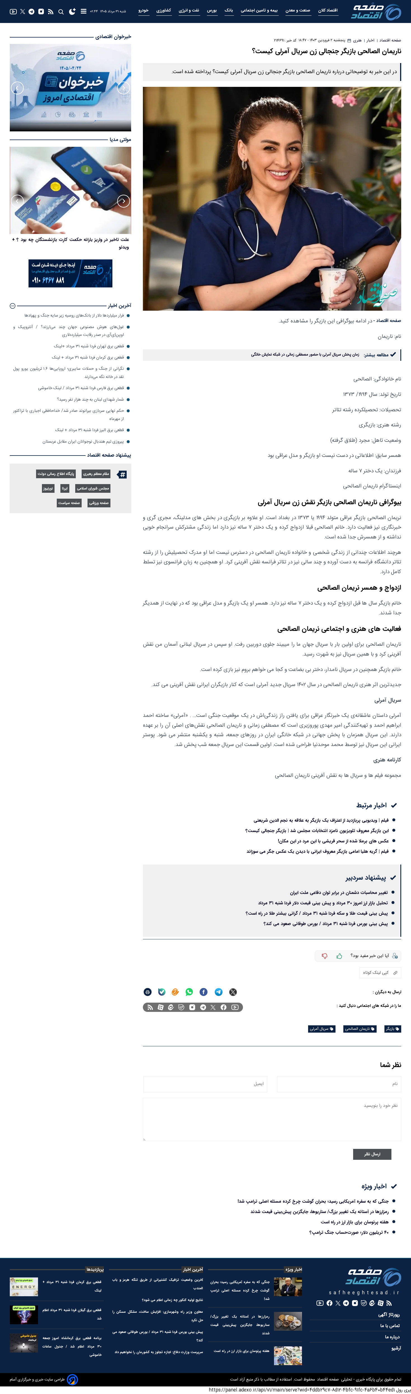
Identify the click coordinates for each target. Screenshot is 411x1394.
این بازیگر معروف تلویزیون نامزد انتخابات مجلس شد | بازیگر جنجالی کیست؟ (317, 830)
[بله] (162, 992)
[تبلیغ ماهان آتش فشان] (70, 286)
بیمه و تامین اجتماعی (260, 10)
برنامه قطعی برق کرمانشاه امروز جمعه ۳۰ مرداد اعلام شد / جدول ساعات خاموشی (72, 1346)
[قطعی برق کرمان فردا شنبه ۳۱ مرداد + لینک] (24, 1286)
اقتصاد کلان (328, 10)
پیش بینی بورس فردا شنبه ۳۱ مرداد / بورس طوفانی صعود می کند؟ (326, 923)
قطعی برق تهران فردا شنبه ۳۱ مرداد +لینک (89, 346)
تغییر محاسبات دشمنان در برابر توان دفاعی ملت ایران (339, 892)
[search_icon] (61, 11)
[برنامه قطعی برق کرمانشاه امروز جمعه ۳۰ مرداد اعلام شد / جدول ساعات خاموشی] (24, 1342)
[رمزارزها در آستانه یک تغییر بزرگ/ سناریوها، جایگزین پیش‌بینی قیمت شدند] (288, 1321)
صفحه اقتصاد (327, 1379)
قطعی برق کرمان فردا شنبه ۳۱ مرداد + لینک (88, 357)
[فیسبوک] (223, 1007)
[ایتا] (175, 992)
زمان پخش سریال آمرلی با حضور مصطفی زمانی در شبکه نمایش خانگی (305, 355)
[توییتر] (22, 11)
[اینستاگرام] (41, 11)
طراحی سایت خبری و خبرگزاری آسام (37, 1380)
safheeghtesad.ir (365, 1293)
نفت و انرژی (189, 10)
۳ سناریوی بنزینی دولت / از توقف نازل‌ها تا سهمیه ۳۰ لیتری (74, 239)
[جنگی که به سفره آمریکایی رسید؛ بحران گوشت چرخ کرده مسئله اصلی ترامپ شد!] (288, 1286)
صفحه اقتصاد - (387, 321)
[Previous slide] (123, 88)
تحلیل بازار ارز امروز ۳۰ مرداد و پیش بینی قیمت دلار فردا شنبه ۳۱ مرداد (323, 903)
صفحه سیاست (69, 503)
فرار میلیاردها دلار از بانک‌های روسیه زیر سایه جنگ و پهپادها (74, 315)
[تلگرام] (31, 12)
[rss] (51, 12)
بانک (229, 10)
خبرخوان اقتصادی (113, 37)
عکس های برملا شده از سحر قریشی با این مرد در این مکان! (333, 841)
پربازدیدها (95, 1269)
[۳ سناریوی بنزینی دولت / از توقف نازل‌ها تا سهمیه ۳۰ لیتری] (70, 190)
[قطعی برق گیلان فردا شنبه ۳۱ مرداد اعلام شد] (24, 1314)
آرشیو (396, 1348)
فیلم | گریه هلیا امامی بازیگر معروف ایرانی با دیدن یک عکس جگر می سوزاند (318, 851)
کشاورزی (164, 10)
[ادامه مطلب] (12, 306)
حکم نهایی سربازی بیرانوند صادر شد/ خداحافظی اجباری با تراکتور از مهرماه (68, 414)
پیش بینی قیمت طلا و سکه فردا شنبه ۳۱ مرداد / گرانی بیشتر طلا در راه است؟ (317, 913)
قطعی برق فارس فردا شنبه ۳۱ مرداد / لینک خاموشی (81, 388)
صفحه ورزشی (99, 503)
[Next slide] (17, 88)
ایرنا (65, 489)
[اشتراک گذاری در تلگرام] (218, 992)
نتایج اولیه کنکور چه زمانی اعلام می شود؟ (172, 1300)
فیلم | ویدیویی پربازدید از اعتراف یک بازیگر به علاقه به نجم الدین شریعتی (321, 820)
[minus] (324, 956)
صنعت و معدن (298, 10)
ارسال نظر (372, 1154)
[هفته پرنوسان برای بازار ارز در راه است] (288, 1355)
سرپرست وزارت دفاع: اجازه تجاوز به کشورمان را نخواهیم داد (159, 1352)
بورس (212, 10)
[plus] (339, 956)
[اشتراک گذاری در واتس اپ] (189, 992)
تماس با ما (390, 1326)
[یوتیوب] (13, 11)
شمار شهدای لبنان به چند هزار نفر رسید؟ (90, 399)
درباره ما (393, 1337)
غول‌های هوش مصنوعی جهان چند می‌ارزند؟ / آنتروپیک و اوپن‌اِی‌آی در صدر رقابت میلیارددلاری (68, 331)
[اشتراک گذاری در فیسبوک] (203, 992)
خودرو (144, 10)
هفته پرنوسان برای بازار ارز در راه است (355, 1222)
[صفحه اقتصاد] (376, 11)
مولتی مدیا (120, 140)
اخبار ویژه (293, 1269)
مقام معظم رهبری (96, 474)
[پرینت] (147, 992)
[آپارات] (161, 1007)
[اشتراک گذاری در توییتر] (233, 992)
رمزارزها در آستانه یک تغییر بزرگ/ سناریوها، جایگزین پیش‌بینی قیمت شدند (320, 1211)
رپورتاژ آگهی (389, 1315)
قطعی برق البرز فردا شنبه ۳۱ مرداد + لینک (89, 430)
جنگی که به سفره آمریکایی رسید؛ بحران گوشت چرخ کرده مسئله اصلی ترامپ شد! (313, 1201)
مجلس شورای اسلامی (93, 489)
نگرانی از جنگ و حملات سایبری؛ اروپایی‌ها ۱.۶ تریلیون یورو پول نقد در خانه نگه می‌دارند (68, 372)
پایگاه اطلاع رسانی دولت (56, 474)
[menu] (83, 11)
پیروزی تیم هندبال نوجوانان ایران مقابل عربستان (83, 441)
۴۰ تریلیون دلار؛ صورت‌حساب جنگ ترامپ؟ (349, 1232)
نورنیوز (48, 489)
